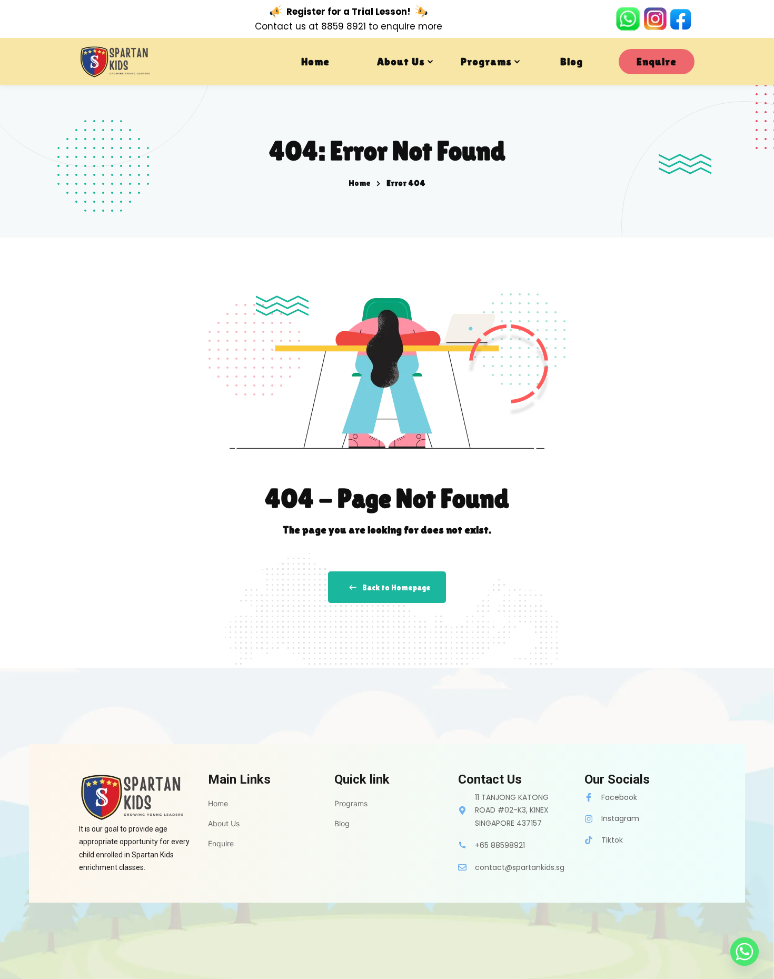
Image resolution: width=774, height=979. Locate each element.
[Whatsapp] (744, 951)
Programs (486, 61)
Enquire (657, 61)
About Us (401, 61)
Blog (571, 61)
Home (315, 61)
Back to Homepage (396, 587)
